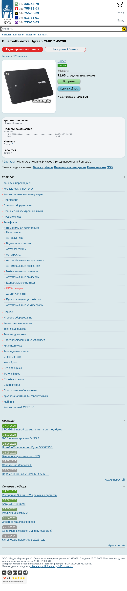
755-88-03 (31, 8)
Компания (18, 34)
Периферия (11, 199)
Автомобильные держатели (23, 265)
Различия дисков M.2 (15, 513)
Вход (120, 20)
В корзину (69, 81)
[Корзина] (120, 5)
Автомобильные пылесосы (22, 277)
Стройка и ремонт (15, 379)
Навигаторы (13, 232)
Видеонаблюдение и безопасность (25, 340)
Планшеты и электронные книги (23, 211)
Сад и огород (12, 384)
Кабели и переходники (17, 183)
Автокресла (13, 254)
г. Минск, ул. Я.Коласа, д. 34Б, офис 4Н (51, 566)
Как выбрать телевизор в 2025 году (23, 539)
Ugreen (62, 61)
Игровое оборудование (18, 317)
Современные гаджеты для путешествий (27, 530)
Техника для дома (15, 328)
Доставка (9, 161)
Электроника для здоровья (18, 521)
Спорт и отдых (12, 356)
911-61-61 (31, 17)
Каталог (6, 34)
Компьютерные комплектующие (23, 194)
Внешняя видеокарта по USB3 (21, 456)
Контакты (43, 34)
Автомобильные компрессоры (24, 305)
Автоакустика (14, 237)
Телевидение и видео (17, 351)
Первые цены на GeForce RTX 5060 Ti (25, 474)
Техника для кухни (15, 334)
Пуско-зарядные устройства (23, 299)
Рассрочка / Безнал (65, 49)
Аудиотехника (12, 216)
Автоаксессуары (16, 249)
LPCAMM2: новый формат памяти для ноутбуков (32, 429)
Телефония (11, 222)
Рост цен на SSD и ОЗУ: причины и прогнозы (29, 495)
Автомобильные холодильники (25, 260)
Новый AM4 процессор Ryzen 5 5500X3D (27, 447)
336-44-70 (31, 4)
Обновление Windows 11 (17, 465)
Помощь (120, 12)
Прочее (8, 312)
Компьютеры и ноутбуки (18, 188)
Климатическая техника (18, 323)
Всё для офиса (13, 368)
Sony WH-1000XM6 (13, 504)
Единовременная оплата (22, 49)
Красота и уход (13, 345)
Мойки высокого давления (22, 271)
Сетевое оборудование (18, 205)
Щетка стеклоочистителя (21, 282)
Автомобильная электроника (21, 228)
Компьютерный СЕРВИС (19, 407)
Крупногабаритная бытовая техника (26, 396)
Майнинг (9, 401)
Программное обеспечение (20, 390)
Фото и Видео (12, 373)
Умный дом (10, 362)
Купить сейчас (69, 88)
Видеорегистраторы (18, 243)
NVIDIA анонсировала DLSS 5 (20, 438)
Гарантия (31, 34)
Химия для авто (16, 293)
